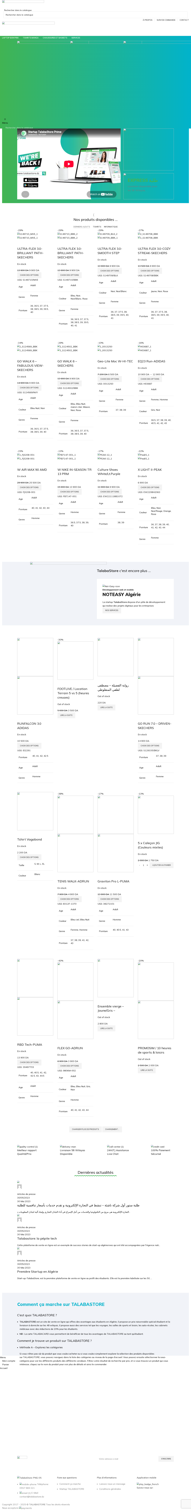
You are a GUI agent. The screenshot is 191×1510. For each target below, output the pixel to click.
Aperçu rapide (20, 243)
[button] (162, 865)
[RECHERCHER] (185, 10)
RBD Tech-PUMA (29, 1045)
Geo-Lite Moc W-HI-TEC (115, 361)
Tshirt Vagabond (29, 839)
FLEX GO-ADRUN (70, 1048)
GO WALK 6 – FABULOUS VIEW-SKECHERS (30, 365)
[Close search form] (3, 3)
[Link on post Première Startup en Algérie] (95, 1230)
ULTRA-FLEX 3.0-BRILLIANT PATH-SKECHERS (30, 253)
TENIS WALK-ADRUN (73, 881)
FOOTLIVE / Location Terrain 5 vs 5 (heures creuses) (73, 693)
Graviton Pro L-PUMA (113, 881)
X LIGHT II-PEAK (150, 470)
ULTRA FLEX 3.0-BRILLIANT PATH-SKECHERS (70, 253)
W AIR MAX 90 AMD (32, 470)
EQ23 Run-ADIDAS (151, 361)
